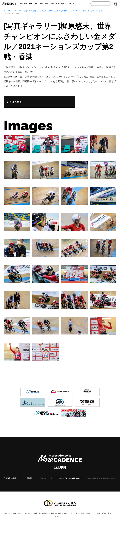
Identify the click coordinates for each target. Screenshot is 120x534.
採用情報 (28, 478)
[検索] (108, 3)
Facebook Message (73, 478)
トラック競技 (22, 3)
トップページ (9, 11)
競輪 (30, 3)
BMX (47, 3)
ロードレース (38, 3)
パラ (57, 3)
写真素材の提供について (13, 478)
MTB (52, 3)
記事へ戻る (16, 102)
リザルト (71, 3)
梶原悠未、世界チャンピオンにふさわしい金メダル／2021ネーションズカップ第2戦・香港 (67, 11)
